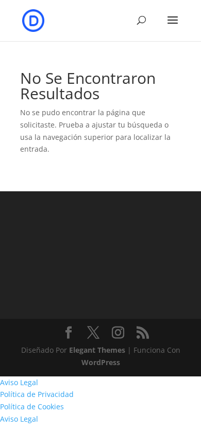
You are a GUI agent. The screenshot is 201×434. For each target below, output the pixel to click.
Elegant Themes (97, 350)
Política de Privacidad (37, 394)
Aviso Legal (19, 382)
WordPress (100, 362)
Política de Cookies (32, 406)
